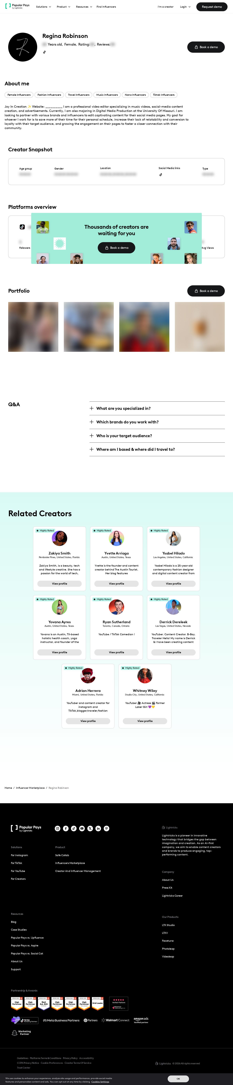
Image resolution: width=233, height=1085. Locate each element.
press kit (167, 887)
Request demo (212, 7)
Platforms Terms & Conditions (45, 1058)
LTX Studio (168, 925)
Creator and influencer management (78, 871)
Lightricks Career (172, 895)
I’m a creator (165, 6)
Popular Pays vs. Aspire (24, 945)
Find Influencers (106, 6)
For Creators (18, 878)
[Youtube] (82, 828)
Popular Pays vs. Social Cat (27, 953)
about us (167, 879)
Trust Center (23, 1067)
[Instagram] (57, 828)
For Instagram (19, 855)
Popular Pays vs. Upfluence (27, 937)
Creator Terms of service (78, 1062)
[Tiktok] (74, 828)
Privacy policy (70, 1058)
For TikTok (16, 863)
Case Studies (18, 929)
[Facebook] (66, 828)
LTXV (165, 933)
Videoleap (168, 956)
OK (178, 1079)
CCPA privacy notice (28, 1062)
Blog (13, 921)
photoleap (168, 948)
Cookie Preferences (52, 1063)
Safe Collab (62, 855)
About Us (16, 961)
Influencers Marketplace (70, 863)
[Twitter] (90, 828)
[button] (43, 7)
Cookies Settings (100, 1081)
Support (16, 969)
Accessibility (86, 1058)
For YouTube (18, 871)
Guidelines (22, 1058)
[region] (116, 1079)
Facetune (167, 940)
